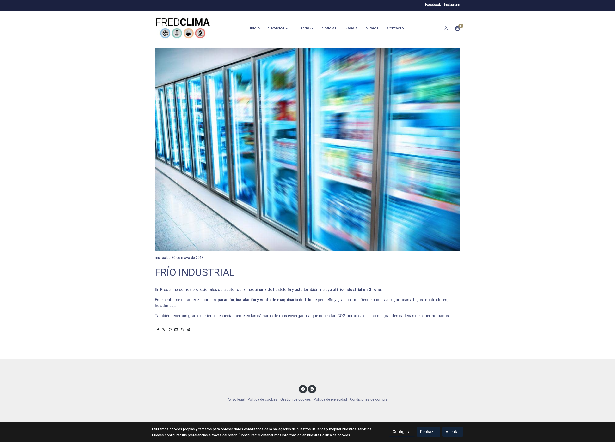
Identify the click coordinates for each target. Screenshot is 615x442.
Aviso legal (236, 399)
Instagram (452, 4)
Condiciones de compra (368, 399)
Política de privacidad (330, 399)
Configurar (402, 431)
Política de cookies (262, 399)
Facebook (433, 4)
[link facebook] (303, 389)
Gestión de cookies (295, 399)
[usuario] (446, 28)
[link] (183, 28)
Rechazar (428, 431)
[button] (278, 28)
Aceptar (453, 431)
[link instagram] (312, 389)
